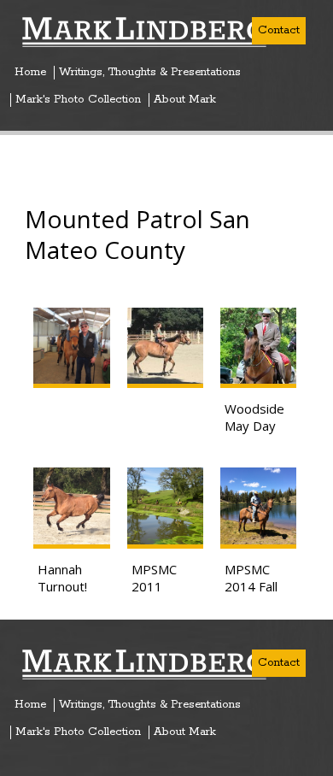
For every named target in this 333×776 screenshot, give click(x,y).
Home (30, 72)
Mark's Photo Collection (78, 100)
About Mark (185, 100)
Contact (279, 30)
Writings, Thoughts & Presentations (150, 72)
